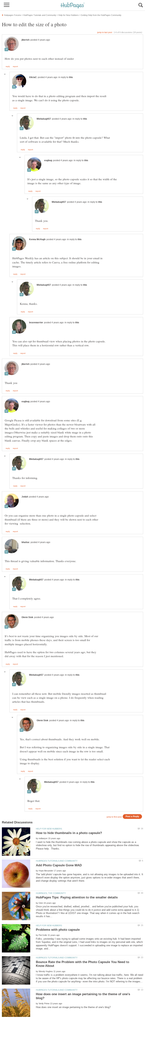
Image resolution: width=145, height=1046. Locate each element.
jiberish (25, 40)
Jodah (25, 496)
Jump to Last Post (104, 32)
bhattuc (26, 542)
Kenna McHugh (37, 239)
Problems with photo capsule (58, 929)
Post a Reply (132, 816)
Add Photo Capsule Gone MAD (59, 865)
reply (8, 66)
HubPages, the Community (51, 893)
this (71, 77)
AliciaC (33, 77)
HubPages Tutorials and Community (56, 861)
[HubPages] (72, 5)
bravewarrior (36, 322)
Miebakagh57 (44, 119)
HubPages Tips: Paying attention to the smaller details (77, 897)
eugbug (48, 160)
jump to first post (114, 817)
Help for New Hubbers (49, 829)
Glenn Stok (27, 617)
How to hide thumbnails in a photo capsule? (69, 833)
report (15, 66)
